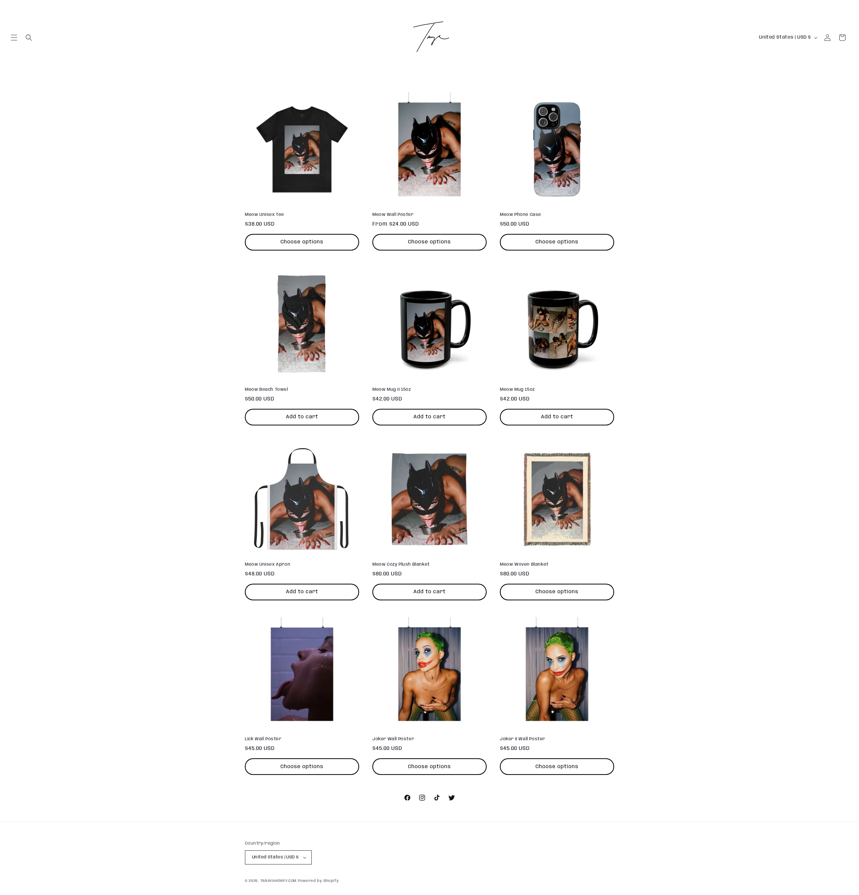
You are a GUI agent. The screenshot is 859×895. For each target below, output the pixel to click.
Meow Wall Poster (393, 215)
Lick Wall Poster (263, 739)
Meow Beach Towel (266, 389)
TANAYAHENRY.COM (278, 881)
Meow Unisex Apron (267, 564)
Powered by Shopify (318, 881)
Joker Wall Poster (393, 739)
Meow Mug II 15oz (391, 389)
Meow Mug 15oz (517, 389)
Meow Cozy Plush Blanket (401, 564)
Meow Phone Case (520, 215)
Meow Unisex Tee (264, 215)
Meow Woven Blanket (524, 564)
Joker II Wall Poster (522, 739)
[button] (14, 37)
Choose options (302, 242)
